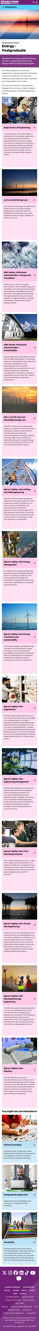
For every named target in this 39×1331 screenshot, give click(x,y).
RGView (23, 1293)
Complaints (26, 1310)
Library (7, 1290)
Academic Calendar (12, 1287)
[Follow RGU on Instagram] (10, 1274)
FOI (36, 1306)
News (15, 1293)
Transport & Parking (12, 1300)
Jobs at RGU (19, 1303)
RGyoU (24, 1290)
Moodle (16, 1290)
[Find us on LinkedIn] (21, 1274)
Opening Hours (28, 1300)
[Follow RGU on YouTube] (32, 1274)
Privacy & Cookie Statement (21, 1306)
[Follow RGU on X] (4, 1274)
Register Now (11, 7)
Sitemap (5, 1306)
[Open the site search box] (33, 2)
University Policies (12, 1297)
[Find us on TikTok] (27, 1274)
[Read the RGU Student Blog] (19, 1280)
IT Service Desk (28, 1287)
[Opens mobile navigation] (36, 2)
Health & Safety (28, 1297)
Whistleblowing (14, 1310)
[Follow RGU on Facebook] (16, 1274)
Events (32, 1290)
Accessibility (31, 1313)
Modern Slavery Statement (13, 1313)
